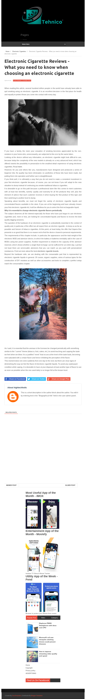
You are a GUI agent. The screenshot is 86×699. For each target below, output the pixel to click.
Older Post (70, 485)
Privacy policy (30, 670)
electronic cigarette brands (48, 251)
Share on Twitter (38, 379)
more (20, 167)
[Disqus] (43, 454)
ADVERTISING (28, 42)
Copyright (29, 668)
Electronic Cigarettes (22, 80)
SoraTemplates (16, 695)
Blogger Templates (37, 695)
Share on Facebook (17, 379)
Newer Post (11, 485)
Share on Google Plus (60, 379)
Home (25, 39)
